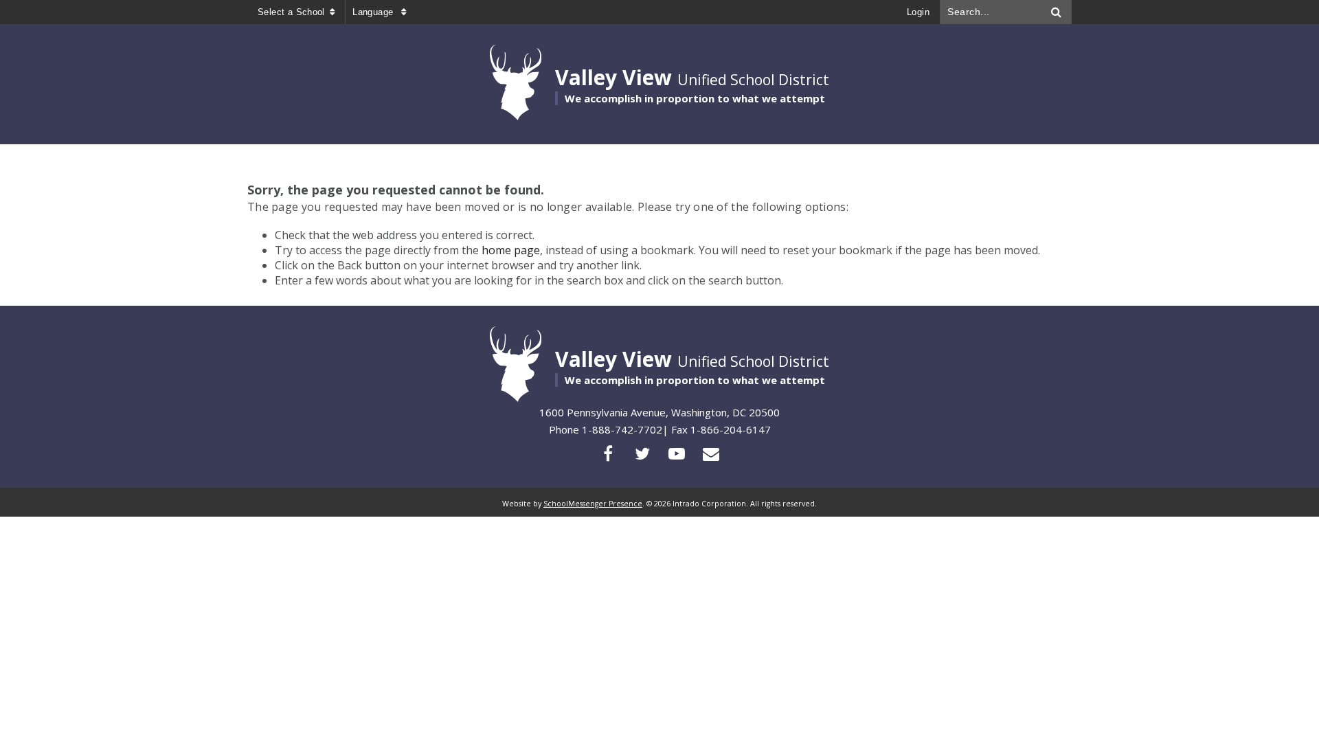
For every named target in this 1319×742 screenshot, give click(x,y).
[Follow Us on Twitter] (642, 453)
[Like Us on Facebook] (608, 453)
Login (918, 12)
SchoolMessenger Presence (592, 503)
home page (511, 250)
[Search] (1056, 12)
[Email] (711, 453)
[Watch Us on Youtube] (676, 453)
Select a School (291, 12)
